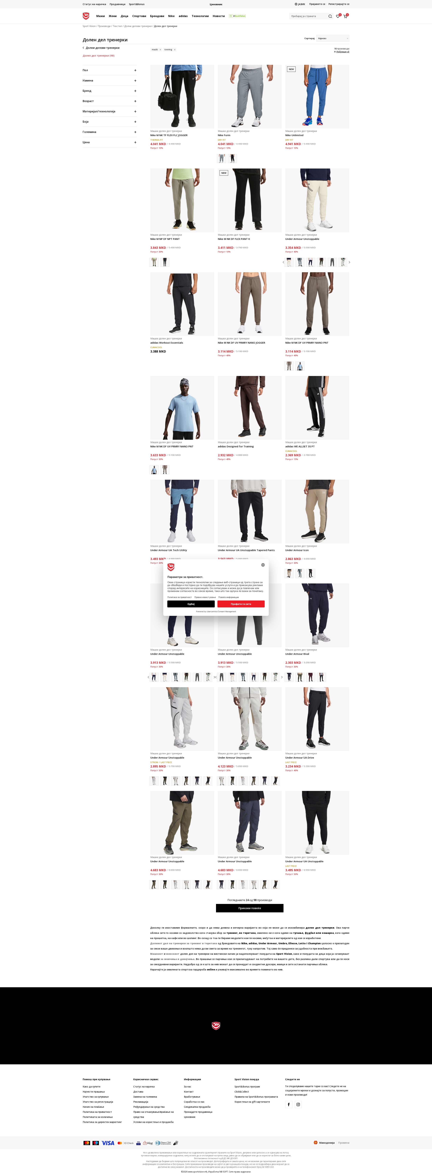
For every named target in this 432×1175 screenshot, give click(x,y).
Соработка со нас (194, 1101)
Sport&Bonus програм (247, 1086)
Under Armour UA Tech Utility (168, 550)
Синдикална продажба (197, 1106)
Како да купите (91, 1086)
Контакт (189, 1091)
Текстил (117, 26)
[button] (106, 16)
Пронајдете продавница (198, 1111)
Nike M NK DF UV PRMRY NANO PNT (306, 342)
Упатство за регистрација (98, 1101)
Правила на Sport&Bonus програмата (256, 1096)
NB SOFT (224, 1171)
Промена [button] (343, 1142)
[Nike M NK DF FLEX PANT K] (250, 200)
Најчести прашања (94, 1091)
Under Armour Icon (297, 550)
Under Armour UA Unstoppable (304, 861)
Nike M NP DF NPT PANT (165, 239)
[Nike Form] (250, 97)
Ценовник (189, 1116)
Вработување (192, 1096)
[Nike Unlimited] (317, 97)
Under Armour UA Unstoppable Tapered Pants (246, 550)
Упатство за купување (96, 1096)
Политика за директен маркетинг (102, 1122)
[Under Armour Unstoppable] (317, 200)
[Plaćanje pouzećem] (175, 1143)
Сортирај (309, 38)
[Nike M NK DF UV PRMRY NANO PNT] (317, 304)
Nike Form (224, 135)
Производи (104, 26)
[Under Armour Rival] (317, 615)
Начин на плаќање (93, 1106)
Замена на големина (145, 1096)
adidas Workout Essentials (166, 342)
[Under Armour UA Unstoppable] (317, 823)
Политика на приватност (97, 1111)
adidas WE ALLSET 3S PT (300, 446)
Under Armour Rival (297, 653)
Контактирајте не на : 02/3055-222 (186, 4)
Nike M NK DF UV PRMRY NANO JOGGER (241, 342)
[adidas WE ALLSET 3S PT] (317, 408)
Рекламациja (140, 1101)
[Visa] (108, 1143)
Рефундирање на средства (149, 1106)
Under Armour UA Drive (299, 757)
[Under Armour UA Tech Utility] (182, 511)
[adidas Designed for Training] (250, 408)
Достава (138, 1091)
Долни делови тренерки (138, 26)
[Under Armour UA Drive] (317, 719)
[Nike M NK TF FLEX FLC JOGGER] (182, 97)
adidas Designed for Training (236, 446)
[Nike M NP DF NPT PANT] (182, 200)
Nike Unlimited (294, 135)
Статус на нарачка (144, 1086)
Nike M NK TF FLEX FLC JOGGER (168, 135)
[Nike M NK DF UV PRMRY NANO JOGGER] (250, 304)
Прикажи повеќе (249, 908)
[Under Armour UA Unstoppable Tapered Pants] (250, 511)
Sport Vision (89, 26)
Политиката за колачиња (98, 1116)
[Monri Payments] (148, 1143)
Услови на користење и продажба (153, 1122)
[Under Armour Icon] (317, 511)
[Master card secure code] (125, 1143)
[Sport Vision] (86, 16)
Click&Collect (242, 1091)
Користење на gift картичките (252, 1101)
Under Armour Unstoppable (302, 239)
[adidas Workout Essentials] (182, 304)
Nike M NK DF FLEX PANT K (234, 239)
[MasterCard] (87, 1143)
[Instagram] (298, 1104)
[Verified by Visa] (138, 1143)
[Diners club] (163, 1143)
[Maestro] (95, 1143)
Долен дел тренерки (98, 55)
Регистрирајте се (339, 4)
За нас (187, 1086)
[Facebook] (288, 1104)
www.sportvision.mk (197, 1171)
